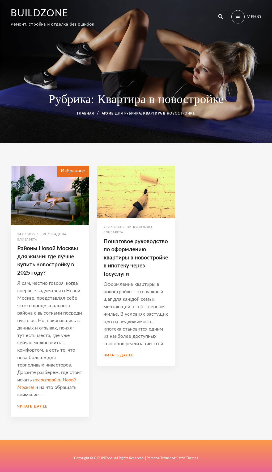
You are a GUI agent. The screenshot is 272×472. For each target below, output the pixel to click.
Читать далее (32, 406)
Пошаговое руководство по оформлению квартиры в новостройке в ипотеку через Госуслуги (136, 258)
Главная (85, 113)
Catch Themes (187, 458)
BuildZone (39, 13)
